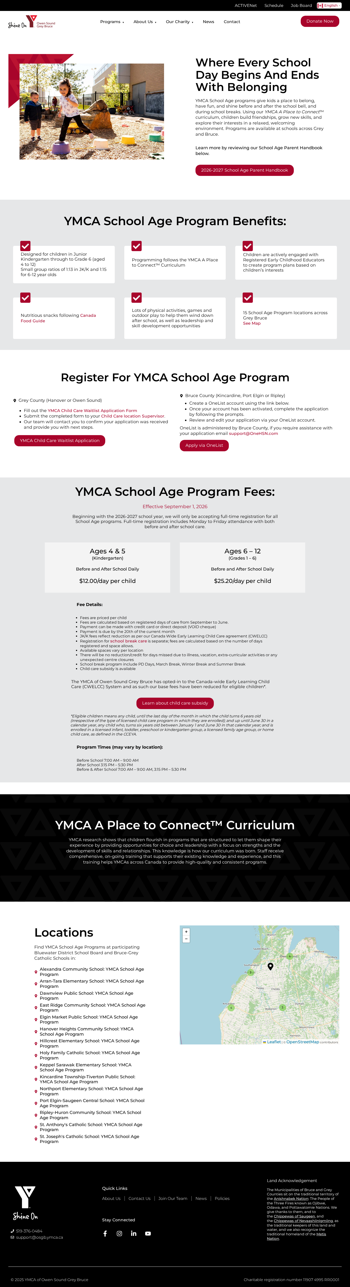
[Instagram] (119, 1234)
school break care (128, 641)
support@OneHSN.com (253, 433)
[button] (250, 972)
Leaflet (273, 1041)
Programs (112, 21)
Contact (232, 21)
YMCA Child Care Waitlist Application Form (92, 410)
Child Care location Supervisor (132, 416)
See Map (252, 323)
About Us (145, 21)
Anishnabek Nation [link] (291, 1198)
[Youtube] (148, 1234)
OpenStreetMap (302, 1041)
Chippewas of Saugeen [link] (294, 1216)
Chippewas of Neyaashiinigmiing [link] (303, 1220)
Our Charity (179, 21)
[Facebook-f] (105, 1234)
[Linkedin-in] (134, 1234)
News (208, 21)
